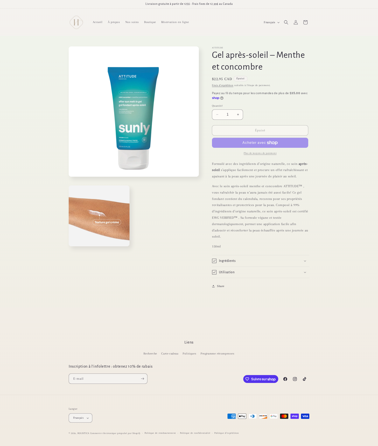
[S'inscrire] (142, 379)
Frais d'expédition (222, 85)
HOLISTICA (83, 433)
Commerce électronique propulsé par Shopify (115, 433)
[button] (286, 22)
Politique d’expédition (226, 433)
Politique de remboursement (160, 433)
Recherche (150, 353)
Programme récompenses (217, 353)
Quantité (217, 105)
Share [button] (220, 286)
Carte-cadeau (169, 353)
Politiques (189, 353)
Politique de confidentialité (195, 433)
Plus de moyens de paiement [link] (260, 153)
